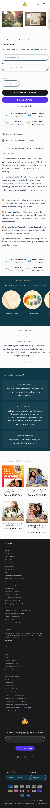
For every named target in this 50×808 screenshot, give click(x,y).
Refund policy (40, 800)
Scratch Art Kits (10, 660)
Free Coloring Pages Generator (16, 711)
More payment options (25, 106)
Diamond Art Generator (13, 600)
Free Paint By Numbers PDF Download (18, 707)
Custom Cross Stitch (12, 663)
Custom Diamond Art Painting (15, 666)
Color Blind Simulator (12, 689)
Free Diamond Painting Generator (16, 704)
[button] (5, 4)
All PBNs (8, 673)
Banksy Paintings (11, 585)
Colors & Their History (12, 616)
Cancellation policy (42, 803)
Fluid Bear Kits (10, 670)
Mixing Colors (9, 619)
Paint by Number (20, 177)
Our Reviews (9, 553)
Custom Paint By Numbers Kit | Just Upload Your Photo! (13, 491)
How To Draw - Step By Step (14, 623)
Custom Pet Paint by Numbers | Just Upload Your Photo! (13, 524)
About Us (8, 654)
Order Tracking (10, 556)
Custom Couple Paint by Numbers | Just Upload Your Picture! (37, 491)
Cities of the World (11, 594)
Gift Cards (8, 657)
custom (21, 241)
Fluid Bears (9, 582)
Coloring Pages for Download (15, 604)
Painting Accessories (12, 591)
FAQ (6, 547)
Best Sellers (9, 588)
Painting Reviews (10, 607)
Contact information (30, 803)
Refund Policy (9, 566)
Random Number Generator (14, 613)
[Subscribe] (42, 739)
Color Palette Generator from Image (17, 698)
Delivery (7, 550)
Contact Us (8, 569)
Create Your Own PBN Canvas (15, 701)
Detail (4, 53)
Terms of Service (10, 563)
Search (7, 651)
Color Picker (9, 685)
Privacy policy (8, 803)
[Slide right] (30, 34)
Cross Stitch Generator (13, 597)
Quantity (5, 79)
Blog (6, 572)
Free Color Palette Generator (15, 695)
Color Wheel (9, 682)
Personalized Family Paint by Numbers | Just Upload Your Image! (37, 527)
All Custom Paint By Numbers (15, 578)
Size (3, 63)
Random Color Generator (14, 692)
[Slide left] (19, 34)
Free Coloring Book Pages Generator (18, 610)
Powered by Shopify (30, 800)
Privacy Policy (10, 560)
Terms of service (18, 803)
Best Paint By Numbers (12, 676)
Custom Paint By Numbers (13, 575)
